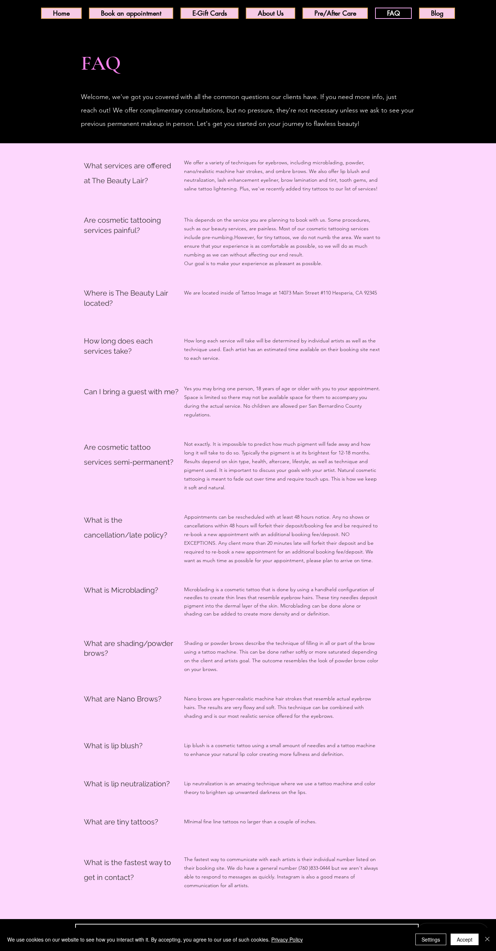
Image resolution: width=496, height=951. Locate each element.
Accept (464, 939)
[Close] (487, 939)
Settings (431, 939)
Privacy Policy (287, 939)
